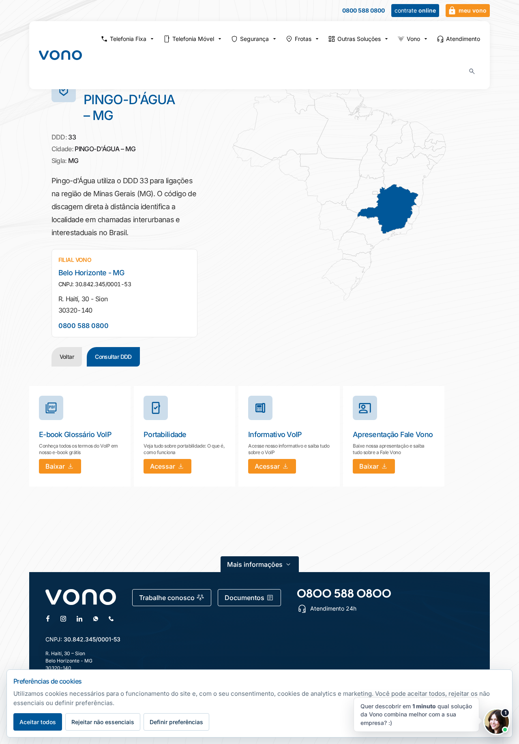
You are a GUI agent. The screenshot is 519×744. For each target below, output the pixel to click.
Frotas (303, 38)
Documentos (244, 598)
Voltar (67, 356)
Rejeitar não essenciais (102, 721)
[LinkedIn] (79, 618)
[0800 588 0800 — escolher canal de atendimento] (344, 593)
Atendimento (463, 38)
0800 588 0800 (363, 10)
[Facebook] (47, 618)
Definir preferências (176, 721)
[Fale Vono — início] (60, 55)
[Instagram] (63, 618)
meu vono (473, 10)
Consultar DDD (113, 356)
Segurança (254, 38)
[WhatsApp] (95, 618)
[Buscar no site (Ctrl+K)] (472, 71)
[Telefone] (111, 618)
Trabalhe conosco (167, 598)
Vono (413, 38)
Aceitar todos (37, 721)
